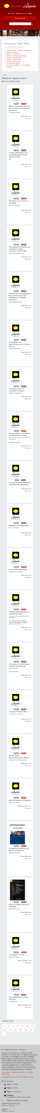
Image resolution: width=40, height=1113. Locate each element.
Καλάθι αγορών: (25, 13)
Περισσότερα (28, 118)
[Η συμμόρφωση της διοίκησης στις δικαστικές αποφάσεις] (20, 471)
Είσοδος (12, 13)
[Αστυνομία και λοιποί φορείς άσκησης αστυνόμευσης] (20, 652)
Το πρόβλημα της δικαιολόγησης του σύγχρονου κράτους (19, 344)
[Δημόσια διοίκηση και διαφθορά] (20, 788)
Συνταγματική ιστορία (14, 61)
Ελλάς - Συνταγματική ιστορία (16, 56)
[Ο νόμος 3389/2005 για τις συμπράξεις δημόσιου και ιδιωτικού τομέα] (20, 141)
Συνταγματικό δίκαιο (13, 63)
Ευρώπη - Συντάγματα (14, 57)
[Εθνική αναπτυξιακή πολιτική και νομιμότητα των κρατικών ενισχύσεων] (20, 94)
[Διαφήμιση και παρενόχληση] (20, 514)
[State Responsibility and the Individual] (20, 985)
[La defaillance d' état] (20, 943)
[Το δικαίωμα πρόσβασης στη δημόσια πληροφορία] (20, 834)
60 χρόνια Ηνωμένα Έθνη (18, 712)
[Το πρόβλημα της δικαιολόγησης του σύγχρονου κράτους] (20, 330)
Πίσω (5, 75)
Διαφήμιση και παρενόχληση (19, 525)
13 (10, 1030)
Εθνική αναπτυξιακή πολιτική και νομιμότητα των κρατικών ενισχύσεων (19, 108)
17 (31, 1030)
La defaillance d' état (16, 955)
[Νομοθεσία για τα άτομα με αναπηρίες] (20, 189)
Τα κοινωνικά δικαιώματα (18, 569)
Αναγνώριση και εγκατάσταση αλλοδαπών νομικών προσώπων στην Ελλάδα (19, 249)
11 (32, 1026)
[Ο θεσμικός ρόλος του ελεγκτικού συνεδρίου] (20, 377)
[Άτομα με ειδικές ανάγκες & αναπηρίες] (20, 890)
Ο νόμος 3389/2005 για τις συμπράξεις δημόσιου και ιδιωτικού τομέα (18, 155)
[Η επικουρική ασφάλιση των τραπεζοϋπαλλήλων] (20, 600)
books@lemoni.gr (16, 1091)
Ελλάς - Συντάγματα (13, 54)
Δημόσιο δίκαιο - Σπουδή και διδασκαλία (19, 50)
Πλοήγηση (19, 18)
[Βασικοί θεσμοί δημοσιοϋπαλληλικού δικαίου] (20, 744)
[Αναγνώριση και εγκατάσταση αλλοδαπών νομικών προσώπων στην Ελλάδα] (20, 235)
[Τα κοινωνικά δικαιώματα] (20, 558)
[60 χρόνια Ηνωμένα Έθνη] (20, 700)
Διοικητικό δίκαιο (12, 52)
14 (15, 1030)
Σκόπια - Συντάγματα (14, 59)
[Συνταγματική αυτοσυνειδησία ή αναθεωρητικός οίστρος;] (20, 422)
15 (21, 1030)
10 (27, 1026)
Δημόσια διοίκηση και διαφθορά (20, 800)
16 (26, 1030)
